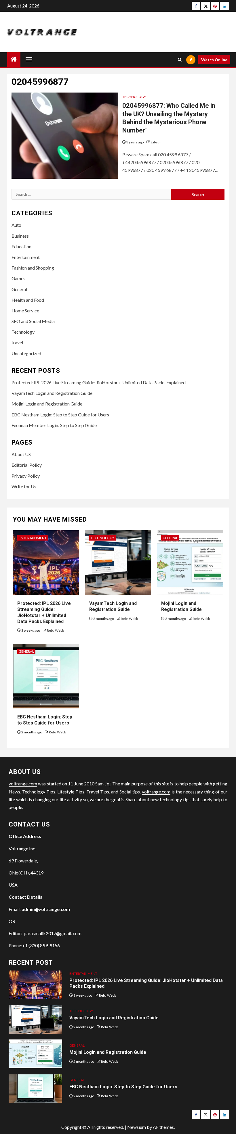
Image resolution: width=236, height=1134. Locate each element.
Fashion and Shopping (33, 267)
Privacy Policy (26, 475)
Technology (134, 97)
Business (20, 236)
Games (18, 278)
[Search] (179, 59)
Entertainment (26, 257)
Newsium (136, 1127)
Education (21, 246)
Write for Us (24, 486)
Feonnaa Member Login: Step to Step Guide (54, 425)
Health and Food (28, 300)
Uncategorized (26, 353)
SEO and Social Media (33, 321)
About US (21, 454)
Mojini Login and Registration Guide (47, 403)
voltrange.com (23, 783)
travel (17, 342)
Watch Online (214, 59)
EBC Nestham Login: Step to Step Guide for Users (60, 414)
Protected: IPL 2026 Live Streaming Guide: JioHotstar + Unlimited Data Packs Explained (99, 382)
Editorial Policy (27, 465)
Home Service (25, 310)
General (19, 289)
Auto (16, 225)
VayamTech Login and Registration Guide (52, 393)
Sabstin (156, 142)
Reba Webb (55, 630)
